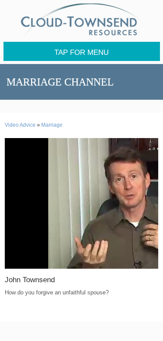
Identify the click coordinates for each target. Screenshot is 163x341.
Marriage (52, 125)
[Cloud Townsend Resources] (81, 20)
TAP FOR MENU (81, 52)
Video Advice (20, 125)
